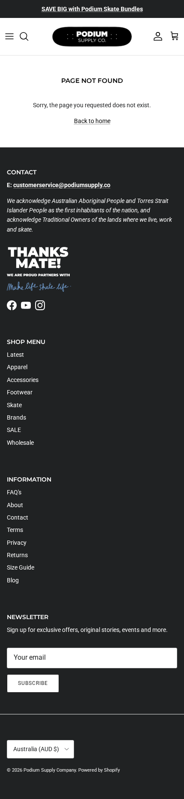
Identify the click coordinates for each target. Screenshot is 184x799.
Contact (17, 517)
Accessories (23, 379)
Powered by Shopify (99, 770)
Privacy (17, 542)
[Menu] (9, 36)
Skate (14, 405)
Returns (17, 555)
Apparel (17, 367)
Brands (16, 417)
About (15, 505)
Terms (15, 529)
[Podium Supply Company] (92, 36)
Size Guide (20, 567)
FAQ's (14, 492)
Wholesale (20, 442)
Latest (15, 354)
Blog (13, 580)
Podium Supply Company (50, 770)
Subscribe (33, 683)
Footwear (20, 392)
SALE (14, 429)
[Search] (28, 36)
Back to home (92, 121)
